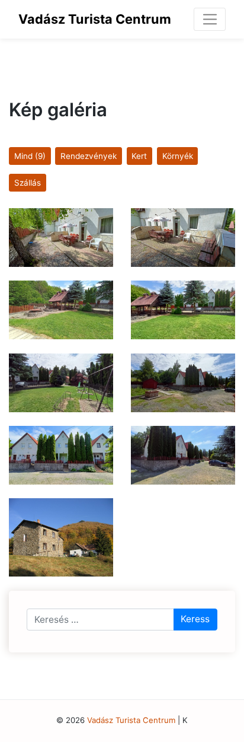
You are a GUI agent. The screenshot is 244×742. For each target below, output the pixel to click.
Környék (177, 156)
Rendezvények (88, 156)
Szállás (27, 182)
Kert (139, 156)
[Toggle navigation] (210, 19)
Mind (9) (30, 156)
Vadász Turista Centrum (94, 19)
